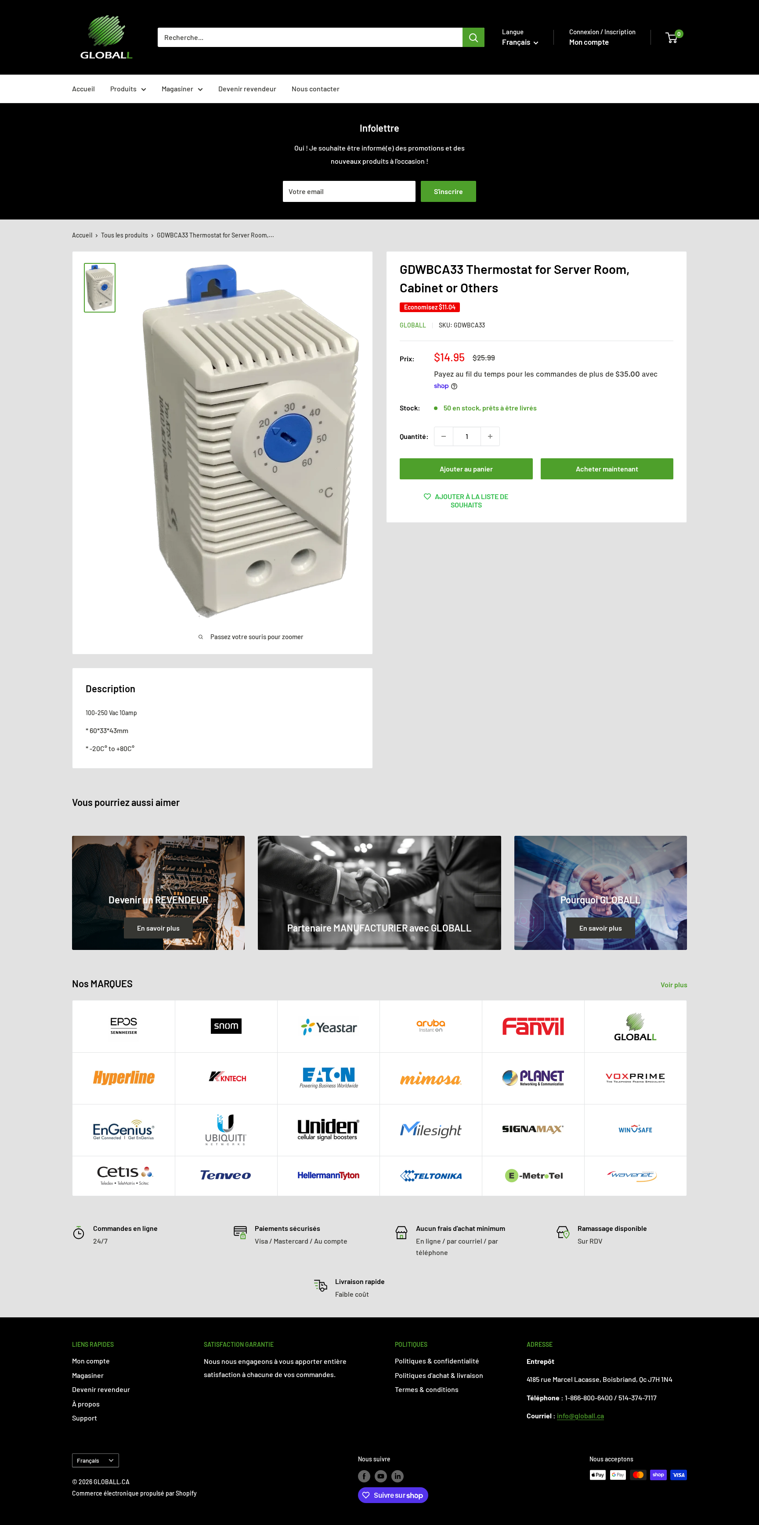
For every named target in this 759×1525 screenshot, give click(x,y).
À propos (86, 1403)
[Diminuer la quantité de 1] (443, 436)
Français (88, 1460)
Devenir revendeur (247, 88)
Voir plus (675, 984)
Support (84, 1418)
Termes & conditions (427, 1389)
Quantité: (414, 436)
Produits (123, 88)
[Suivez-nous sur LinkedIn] (397, 1476)
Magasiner (177, 88)
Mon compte (589, 41)
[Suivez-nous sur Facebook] (364, 1476)
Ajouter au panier (466, 468)
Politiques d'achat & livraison (439, 1375)
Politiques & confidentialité (437, 1360)
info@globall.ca (580, 1415)
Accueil (83, 88)
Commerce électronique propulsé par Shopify (134, 1493)
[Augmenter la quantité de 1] (490, 436)
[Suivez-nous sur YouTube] (381, 1476)
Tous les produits (124, 235)
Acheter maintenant (607, 468)
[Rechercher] (473, 37)
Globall (413, 325)
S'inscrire (448, 191)
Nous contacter (316, 88)
